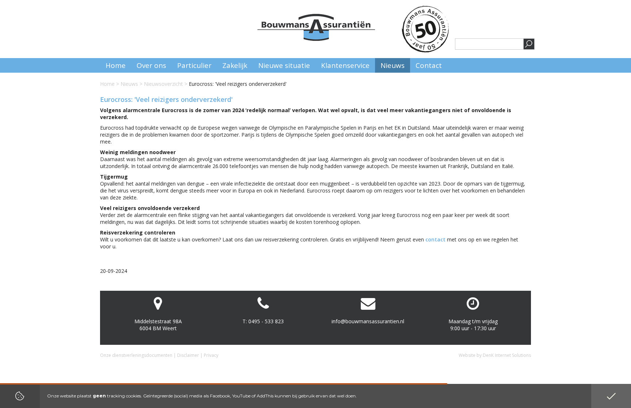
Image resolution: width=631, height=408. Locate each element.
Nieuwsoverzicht (163, 83)
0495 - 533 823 (266, 321)
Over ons (151, 65)
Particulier (194, 65)
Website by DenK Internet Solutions (495, 355)
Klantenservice (345, 65)
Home (107, 83)
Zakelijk (234, 65)
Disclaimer (188, 355)
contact (435, 239)
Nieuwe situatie (284, 65)
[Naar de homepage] (316, 27)
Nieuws (129, 83)
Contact (429, 65)
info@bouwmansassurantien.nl (368, 321)
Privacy (211, 355)
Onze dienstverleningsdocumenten (136, 355)
